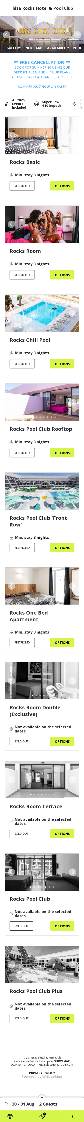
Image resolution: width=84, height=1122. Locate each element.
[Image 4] (42, 150)
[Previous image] (6, 34)
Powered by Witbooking (42, 1076)
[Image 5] (46, 150)
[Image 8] (55, 417)
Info (28, 48)
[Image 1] (31, 150)
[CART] (74, 1116)
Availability (58, 48)
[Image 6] (49, 150)
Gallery (14, 48)
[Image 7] (53, 150)
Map (39, 48)
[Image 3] (38, 150)
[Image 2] (34, 150)
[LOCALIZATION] (10, 1116)
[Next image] (78, 34)
